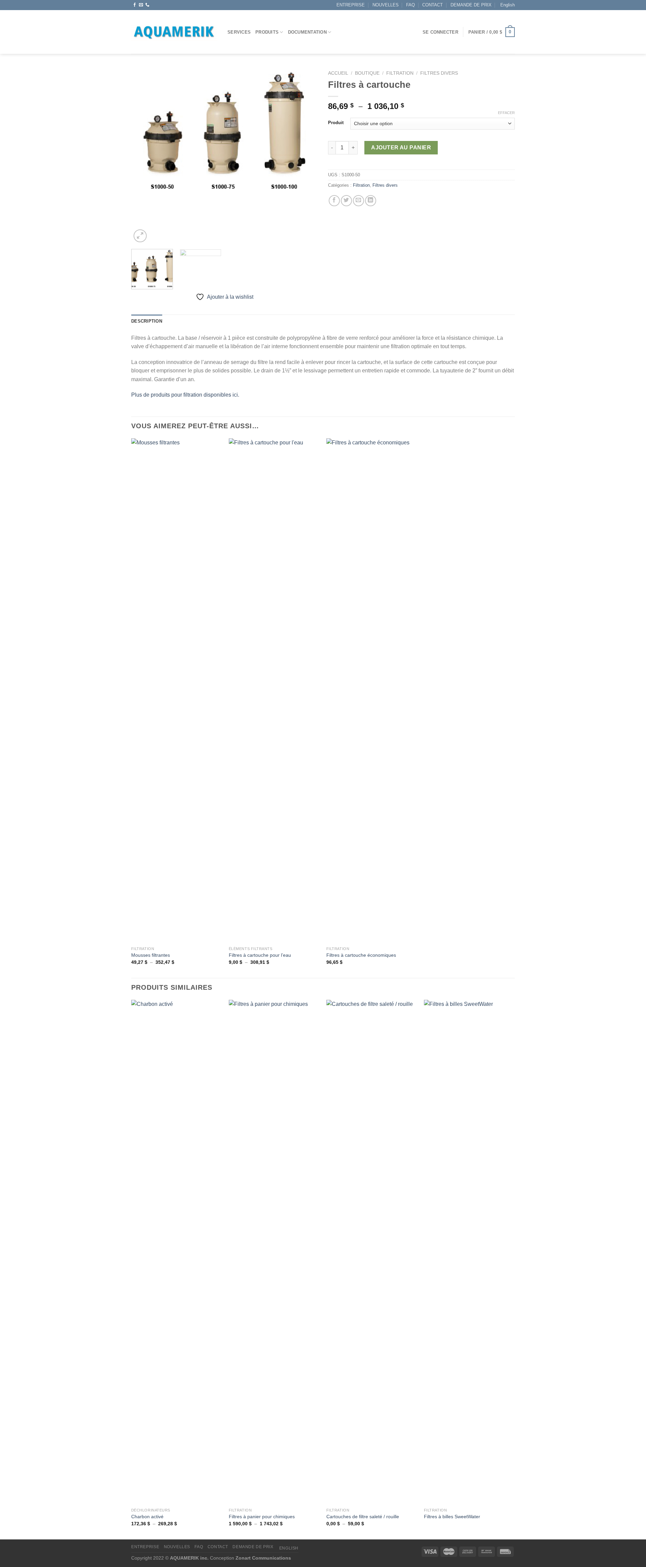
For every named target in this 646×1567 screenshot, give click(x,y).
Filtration (400, 73)
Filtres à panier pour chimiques (262, 1516)
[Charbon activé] (176, 1252)
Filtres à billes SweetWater (452, 1516)
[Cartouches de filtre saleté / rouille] (371, 1252)
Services (239, 32)
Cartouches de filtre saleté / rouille (362, 1516)
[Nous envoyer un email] (141, 5)
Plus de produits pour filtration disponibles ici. (185, 395)
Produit (336, 122)
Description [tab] (146, 321)
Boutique (367, 73)
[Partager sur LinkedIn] (370, 200)
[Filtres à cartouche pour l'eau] (274, 690)
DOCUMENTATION (307, 32)
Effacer (506, 113)
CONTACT (432, 4)
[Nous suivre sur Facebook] (135, 5)
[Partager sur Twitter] (346, 200)
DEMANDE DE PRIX (471, 4)
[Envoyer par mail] (358, 200)
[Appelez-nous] (147, 5)
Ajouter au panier (401, 147)
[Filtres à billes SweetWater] (469, 1252)
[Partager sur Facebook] (334, 200)
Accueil (338, 73)
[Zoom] (140, 236)
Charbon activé (147, 1516)
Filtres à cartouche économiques (361, 955)
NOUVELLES (385, 4)
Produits (267, 32)
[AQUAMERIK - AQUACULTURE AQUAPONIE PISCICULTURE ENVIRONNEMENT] (174, 32)
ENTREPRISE (350, 4)
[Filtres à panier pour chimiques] (274, 1252)
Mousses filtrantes (150, 955)
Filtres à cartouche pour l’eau (260, 955)
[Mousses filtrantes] (176, 690)
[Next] (514, 1269)
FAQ (410, 4)
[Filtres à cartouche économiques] (371, 690)
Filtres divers (439, 73)
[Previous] (132, 1269)
